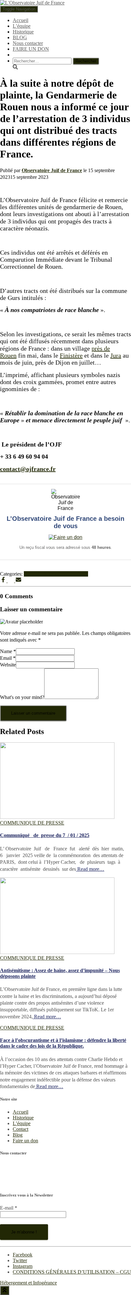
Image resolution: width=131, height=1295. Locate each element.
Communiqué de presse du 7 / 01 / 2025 (44, 835)
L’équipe (22, 26)
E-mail (8, 1208)
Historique (23, 31)
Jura (115, 355)
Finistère (71, 355)
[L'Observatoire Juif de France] (32, 2)
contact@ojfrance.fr (20, 1182)
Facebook (22, 1254)
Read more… (90, 869)
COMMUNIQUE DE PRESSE (56, 574)
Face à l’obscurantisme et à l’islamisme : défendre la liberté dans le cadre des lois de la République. (63, 1043)
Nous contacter (28, 43)
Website (8, 664)
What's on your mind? (22, 697)
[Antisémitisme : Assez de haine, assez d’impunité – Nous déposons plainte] (57, 952)
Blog (18, 1135)
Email (8, 658)
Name (8, 651)
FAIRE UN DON (31, 49)
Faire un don (25, 1140)
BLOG (20, 37)
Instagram (22, 1266)
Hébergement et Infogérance (28, 1282)
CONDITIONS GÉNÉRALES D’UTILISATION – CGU (72, 1272)
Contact (20, 1129)
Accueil (20, 20)
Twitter (20, 1260)
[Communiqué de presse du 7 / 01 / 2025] (57, 817)
